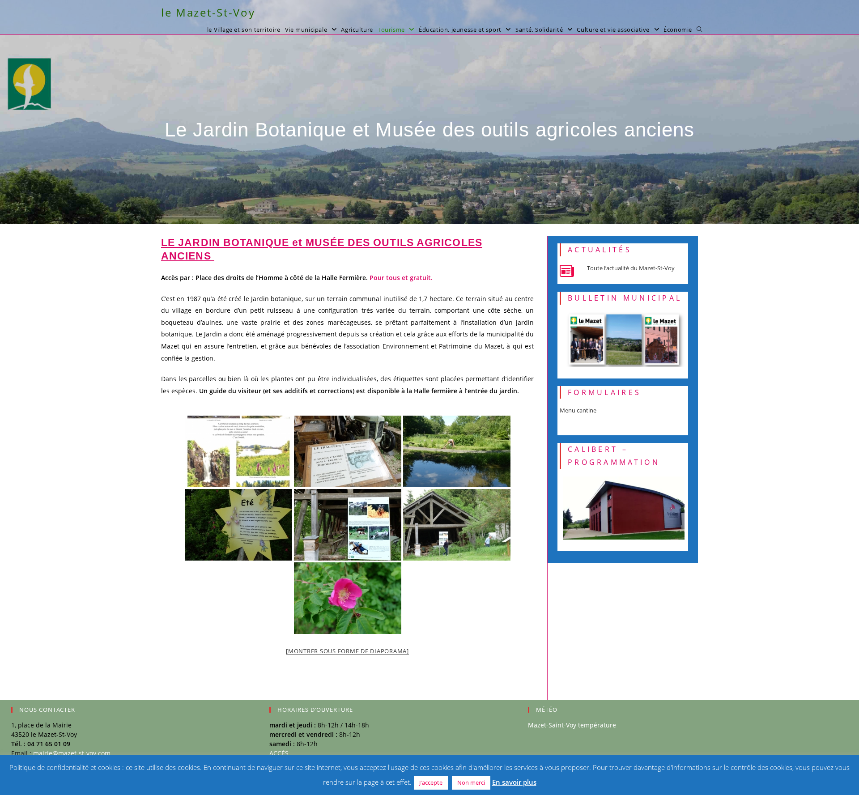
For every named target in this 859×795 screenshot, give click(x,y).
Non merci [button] (471, 782)
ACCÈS (279, 753)
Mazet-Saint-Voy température (572, 725)
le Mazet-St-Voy (208, 12)
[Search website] (699, 29)
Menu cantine (578, 410)
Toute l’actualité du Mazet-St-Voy (631, 268)
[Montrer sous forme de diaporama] (347, 651)
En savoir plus (514, 782)
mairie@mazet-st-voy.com (72, 753)
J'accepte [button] (430, 782)
